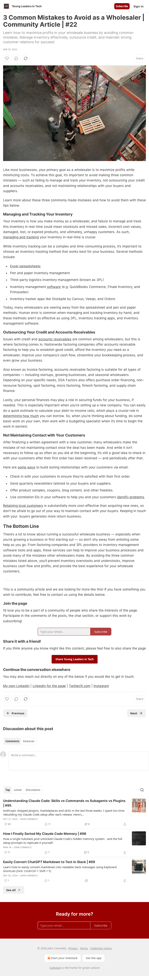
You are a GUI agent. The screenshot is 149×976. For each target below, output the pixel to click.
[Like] (7, 58)
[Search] (142, 790)
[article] (74, 812)
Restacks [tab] (28, 741)
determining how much (21, 416)
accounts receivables (54, 339)
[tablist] (20, 741)
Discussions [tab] (33, 790)
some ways (26, 467)
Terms (84, 948)
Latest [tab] (18, 790)
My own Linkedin (16, 686)
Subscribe (122, 6)
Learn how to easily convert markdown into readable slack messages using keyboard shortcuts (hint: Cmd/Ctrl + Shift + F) (60, 869)
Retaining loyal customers (23, 506)
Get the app (93, 958)
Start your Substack (64, 958)
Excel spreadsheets (25, 266)
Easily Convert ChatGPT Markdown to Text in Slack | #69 (49, 862)
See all (11, 890)
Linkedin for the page (49, 686)
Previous (18, 713)
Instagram (101, 686)
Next (133, 713)
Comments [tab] (12, 741)
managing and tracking (21, 237)
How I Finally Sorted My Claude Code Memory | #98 (44, 834)
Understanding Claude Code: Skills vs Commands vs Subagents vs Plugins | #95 (64, 803)
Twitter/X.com (79, 686)
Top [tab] (7, 790)
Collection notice (101, 948)
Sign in (138, 6)
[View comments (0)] (16, 58)
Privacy (73, 948)
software (54, 287)
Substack (55, 968)
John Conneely (29, 819)
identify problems (130, 497)
